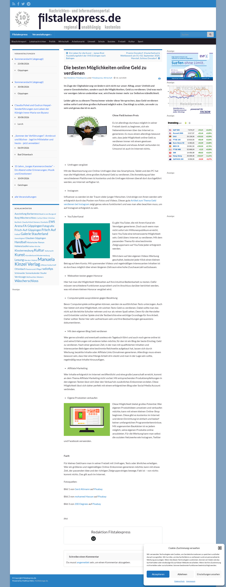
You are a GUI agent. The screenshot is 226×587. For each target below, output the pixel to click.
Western (40, 277)
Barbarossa (33, 213)
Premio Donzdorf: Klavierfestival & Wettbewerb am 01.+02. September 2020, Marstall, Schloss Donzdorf (140, 56)
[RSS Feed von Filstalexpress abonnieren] (13, 3)
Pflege (38, 269)
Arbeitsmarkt (78, 41)
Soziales (111, 41)
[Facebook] (18, 3)
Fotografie (48, 226)
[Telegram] (28, 3)
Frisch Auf (49, 230)
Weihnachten (31, 277)
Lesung (19, 260)
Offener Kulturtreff (48, 265)
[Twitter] (23, 3)
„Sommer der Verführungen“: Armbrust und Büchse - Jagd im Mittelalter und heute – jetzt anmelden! (35, 139)
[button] (219, 548)
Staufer (43, 273)
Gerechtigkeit (20, 238)
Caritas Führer (42, 218)
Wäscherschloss (26, 281)
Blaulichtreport (19, 41)
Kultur (132, 41)
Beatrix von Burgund (47, 214)
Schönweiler (20, 273)
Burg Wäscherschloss (25, 217)
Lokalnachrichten (37, 41)
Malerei (34, 260)
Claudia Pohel (27, 222)
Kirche (37, 246)
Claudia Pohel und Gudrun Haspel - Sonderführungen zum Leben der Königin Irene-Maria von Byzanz (33, 109)
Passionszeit (31, 269)
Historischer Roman (35, 242)
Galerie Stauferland (34, 234)
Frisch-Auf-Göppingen (28, 230)
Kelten (31, 246)
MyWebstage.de (41, 581)
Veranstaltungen (41, 34)
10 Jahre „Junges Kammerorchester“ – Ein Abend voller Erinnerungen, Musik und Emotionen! (35, 170)
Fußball (17, 234)
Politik (52, 41)
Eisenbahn (44, 222)
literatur (27, 260)
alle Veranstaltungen (25, 196)
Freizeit (121, 41)
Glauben (29, 238)
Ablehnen (182, 574)
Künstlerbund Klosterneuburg (37, 255)
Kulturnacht (49, 251)
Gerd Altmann (82, 489)
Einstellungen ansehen (208, 574)
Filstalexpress (20, 34)
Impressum (190, 581)
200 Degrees (81, 503)
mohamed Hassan (84, 496)
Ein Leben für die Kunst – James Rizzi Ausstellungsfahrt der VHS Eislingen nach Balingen (86, 56)
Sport (140, 41)
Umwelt (91, 41)
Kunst (20, 254)
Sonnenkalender (33, 273)
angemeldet (83, 562)
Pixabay (98, 489)
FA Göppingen (32, 226)
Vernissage (20, 276)
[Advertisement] (35, 337)
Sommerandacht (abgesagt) (29, 58)
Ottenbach (20, 269)
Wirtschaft (63, 41)
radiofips (47, 268)
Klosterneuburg (24, 250)
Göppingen (40, 238)
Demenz (36, 222)
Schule (101, 41)
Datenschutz (179, 581)
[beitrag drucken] (159, 78)
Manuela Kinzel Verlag (35, 261)
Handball (20, 242)
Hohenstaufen (22, 246)
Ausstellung (21, 213)
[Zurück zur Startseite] (113, 19)
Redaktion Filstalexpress (77, 78)
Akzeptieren (158, 574)
